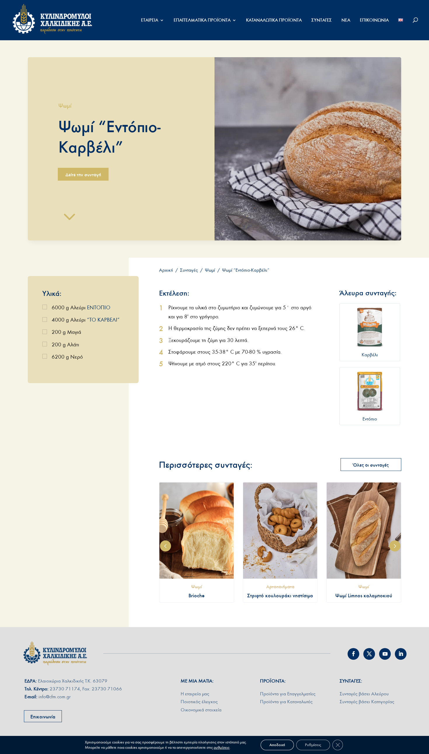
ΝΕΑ (345, 20)
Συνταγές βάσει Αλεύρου (364, 694)
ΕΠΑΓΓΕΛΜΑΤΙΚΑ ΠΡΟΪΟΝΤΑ (202, 20)
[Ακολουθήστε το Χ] (369, 654)
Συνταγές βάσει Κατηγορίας (367, 701)
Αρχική (166, 270)
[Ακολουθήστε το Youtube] (385, 654)
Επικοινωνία (42, 716)
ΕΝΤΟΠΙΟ (98, 308)
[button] (165, 545)
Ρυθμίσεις (313, 744)
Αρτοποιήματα (280, 586)
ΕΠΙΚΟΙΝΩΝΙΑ (374, 20)
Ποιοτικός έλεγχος (199, 701)
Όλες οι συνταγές (371, 465)
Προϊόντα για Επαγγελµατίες (287, 694)
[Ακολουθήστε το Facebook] (353, 654)
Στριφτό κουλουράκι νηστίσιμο (280, 595)
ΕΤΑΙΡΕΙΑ (149, 20)
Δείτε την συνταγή (83, 174)
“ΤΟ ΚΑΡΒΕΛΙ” (103, 320)
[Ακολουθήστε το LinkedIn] (401, 654)
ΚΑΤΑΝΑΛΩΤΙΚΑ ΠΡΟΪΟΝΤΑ (274, 20)
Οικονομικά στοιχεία (201, 710)
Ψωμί (65, 105)
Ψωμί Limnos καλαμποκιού (363, 595)
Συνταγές (189, 270)
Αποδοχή (277, 744)
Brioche (197, 595)
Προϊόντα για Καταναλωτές (286, 701)
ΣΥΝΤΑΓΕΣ (321, 20)
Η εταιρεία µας (195, 694)
